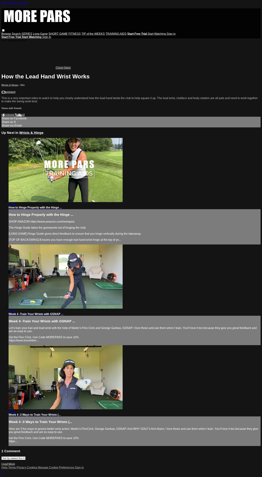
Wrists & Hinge (10, 85)
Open (67, 67)
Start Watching (157, 33)
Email (21, 115)
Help (4, 467)
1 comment (8, 92)
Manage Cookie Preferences (56, 467)
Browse (6, 33)
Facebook (8, 115)
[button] (3, 30)
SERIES (27, 33)
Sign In (46, 36)
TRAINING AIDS (116, 33)
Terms (12, 467)
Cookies (32, 467)
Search (17, 33)
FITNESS (74, 33)
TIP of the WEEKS (93, 33)
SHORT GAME (58, 33)
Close (60, 67)
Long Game (40, 33)
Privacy (22, 467)
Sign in (171, 33)
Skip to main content (14, 2)
